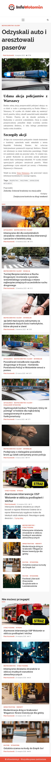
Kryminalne (27, 317)
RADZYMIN (24, 180)
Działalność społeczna (12, 405)
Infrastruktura (28, 543)
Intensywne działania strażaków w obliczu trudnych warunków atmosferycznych (12, 532)
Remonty (38, 543)
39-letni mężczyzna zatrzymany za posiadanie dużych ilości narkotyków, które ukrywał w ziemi (25, 304)
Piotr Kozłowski (8, 55)
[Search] (47, 20)
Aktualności (8, 230)
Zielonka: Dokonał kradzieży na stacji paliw (22, 189)
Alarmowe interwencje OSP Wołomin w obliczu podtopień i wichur (25, 477)
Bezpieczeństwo (28, 525)
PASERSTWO (14, 180)
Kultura (25, 562)
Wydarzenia (34, 562)
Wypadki (20, 490)
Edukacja (26, 271)
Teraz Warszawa (23, 173)
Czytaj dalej (18, 518)
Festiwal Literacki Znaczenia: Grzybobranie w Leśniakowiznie (12, 581)
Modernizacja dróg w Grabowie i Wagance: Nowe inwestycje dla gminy (12, 549)
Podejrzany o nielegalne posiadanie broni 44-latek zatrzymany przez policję (25, 435)
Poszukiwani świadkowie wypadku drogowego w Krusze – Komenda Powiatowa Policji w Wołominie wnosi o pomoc (25, 345)
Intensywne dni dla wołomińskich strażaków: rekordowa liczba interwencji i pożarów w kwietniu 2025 (25, 216)
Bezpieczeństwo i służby (11, 25)
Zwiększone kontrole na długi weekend (30, 195)
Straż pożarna (10, 490)
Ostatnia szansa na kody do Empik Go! (12, 565)
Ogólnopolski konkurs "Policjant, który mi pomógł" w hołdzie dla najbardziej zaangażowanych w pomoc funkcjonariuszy (25, 389)
